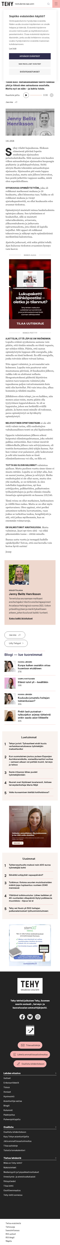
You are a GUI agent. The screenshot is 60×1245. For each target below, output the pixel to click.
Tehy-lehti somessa (12, 1195)
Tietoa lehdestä (12, 1158)
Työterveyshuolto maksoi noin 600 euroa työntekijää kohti (30, 866)
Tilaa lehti (8, 1185)
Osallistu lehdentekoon (33, 1063)
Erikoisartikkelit (11, 1082)
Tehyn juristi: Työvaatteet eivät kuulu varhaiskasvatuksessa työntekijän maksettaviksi (28, 746)
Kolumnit (8, 1110)
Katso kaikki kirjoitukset (21, 618)
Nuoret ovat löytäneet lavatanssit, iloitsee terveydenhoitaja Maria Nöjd (30, 783)
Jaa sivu (9, 102)
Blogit (6, 1105)
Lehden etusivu (12, 1073)
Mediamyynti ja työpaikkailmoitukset (21, 1172)
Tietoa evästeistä (13, 1223)
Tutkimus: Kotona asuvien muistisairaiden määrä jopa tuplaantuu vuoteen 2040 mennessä (30, 885)
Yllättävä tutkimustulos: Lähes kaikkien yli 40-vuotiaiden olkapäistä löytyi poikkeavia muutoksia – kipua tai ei (30, 898)
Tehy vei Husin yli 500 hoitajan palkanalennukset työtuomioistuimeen (28, 909)
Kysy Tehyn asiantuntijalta (16, 1136)
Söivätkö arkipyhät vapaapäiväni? (26, 875)
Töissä (6, 1087)
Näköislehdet (9, 1167)
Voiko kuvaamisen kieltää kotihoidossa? (29, 792)
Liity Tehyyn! (15, 643)
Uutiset (7, 1078)
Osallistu (8, 1127)
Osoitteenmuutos (12, 1190)
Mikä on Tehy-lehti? (12, 1163)
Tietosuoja (10, 1227)
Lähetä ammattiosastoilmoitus (32, 1054)
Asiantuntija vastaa (12, 1101)
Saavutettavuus (13, 1230)
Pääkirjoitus (9, 1114)
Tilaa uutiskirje (33, 1045)
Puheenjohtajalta (11, 1119)
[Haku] (48, 4)
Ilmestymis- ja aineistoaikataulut (19, 1176)
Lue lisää (12, 48)
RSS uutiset (11, 1234)
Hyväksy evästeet (30, 56)
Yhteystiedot (9, 1181)
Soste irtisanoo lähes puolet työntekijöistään (23, 773)
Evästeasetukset (30, 72)
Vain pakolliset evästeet (30, 64)
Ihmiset (7, 1091)
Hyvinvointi (8, 1096)
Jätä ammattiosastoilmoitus (17, 1141)
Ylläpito (9, 1241)
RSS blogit (10, 1237)
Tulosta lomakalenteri (14, 1150)
